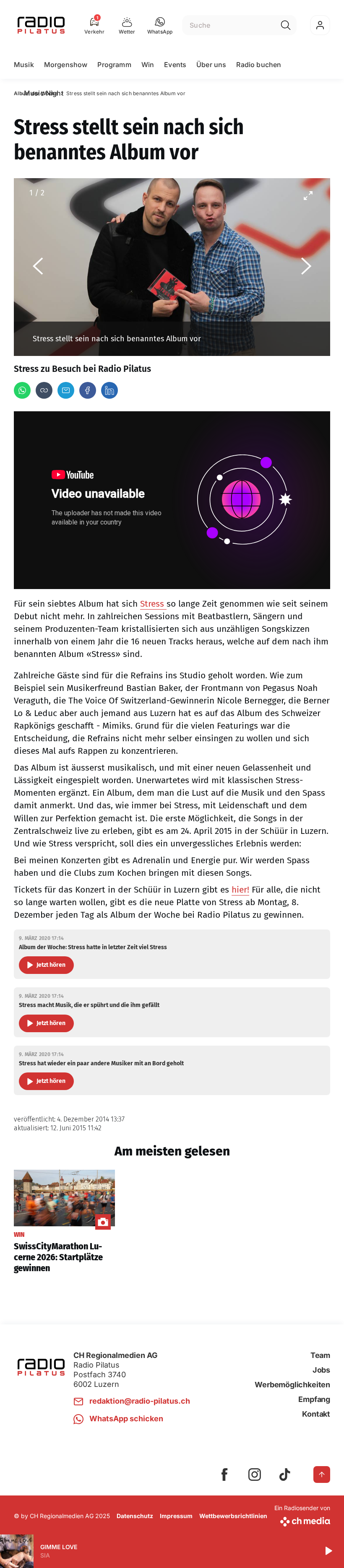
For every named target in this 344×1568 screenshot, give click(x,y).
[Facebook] (87, 390)
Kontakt (316, 1414)
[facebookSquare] (224, 1474)
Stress (153, 603)
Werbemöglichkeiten (292, 1384)
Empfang (314, 1399)
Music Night (43, 93)
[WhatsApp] (22, 390)
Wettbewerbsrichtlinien (233, 1515)
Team (320, 1355)
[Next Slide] (306, 267)
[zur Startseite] (41, 25)
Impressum (176, 1515)
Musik (24, 64)
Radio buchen (258, 64)
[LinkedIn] (109, 390)
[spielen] (328, 1551)
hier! (240, 889)
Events (175, 64)
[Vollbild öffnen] (308, 195)
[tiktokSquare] (284, 1474)
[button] (160, 25)
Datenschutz (135, 1515)
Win (147, 64)
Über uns (211, 64)
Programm (114, 64)
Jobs (321, 1370)
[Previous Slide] (38, 267)
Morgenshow (66, 64)
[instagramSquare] (254, 1474)
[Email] (65, 390)
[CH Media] (302, 1520)
